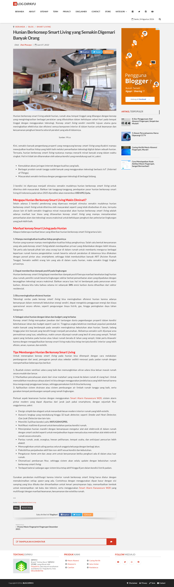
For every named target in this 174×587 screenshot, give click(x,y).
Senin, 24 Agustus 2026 (144, 19)
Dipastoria (35, 566)
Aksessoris (72, 564)
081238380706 (37, 571)
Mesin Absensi (73, 560)
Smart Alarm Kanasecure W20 (86, 398)
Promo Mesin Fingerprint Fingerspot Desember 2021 (37, 527)
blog (31, 27)
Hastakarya (93, 567)
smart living (44, 27)
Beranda (20, 27)
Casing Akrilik (94, 560)
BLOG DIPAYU (25, 4)
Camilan (71, 567)
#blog (16, 508)
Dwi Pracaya (25, 45)
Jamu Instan (94, 564)
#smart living (27, 508)
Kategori (121, 11)
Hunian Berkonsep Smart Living (27, 502)
